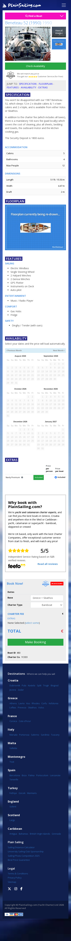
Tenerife (13, 779)
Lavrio (21, 703)
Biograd (54, 685)
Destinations (16, 674)
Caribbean (15, 828)
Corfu (44, 703)
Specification (28, 83)
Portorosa (24, 734)
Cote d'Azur (25, 721)
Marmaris (32, 793)
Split (39, 685)
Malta (12, 743)
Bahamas (23, 833)
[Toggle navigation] (63, 5)
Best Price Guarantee (19, 859)
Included (39, 477)
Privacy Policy (15, 877)
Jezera (12, 689)
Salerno (35, 734)
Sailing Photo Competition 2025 (23, 855)
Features (13, 87)
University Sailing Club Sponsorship (26, 851)
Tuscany (55, 734)
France (12, 716)
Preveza (22, 707)
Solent (12, 806)
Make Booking (35, 642)
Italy (11, 729)
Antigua (13, 833)
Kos (28, 703)
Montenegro (16, 756)
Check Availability (35, 66)
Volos (41, 707)
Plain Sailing (15, 842)
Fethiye (13, 793)
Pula (24, 685)
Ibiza (24, 775)
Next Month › (59, 350)
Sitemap (12, 881)
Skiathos (32, 707)
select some (32, 622)
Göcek (22, 793)
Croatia (13, 680)
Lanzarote (55, 775)
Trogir (46, 685)
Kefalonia (53, 703)
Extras (43, 87)
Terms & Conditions (18, 873)
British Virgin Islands (40, 833)
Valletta (13, 748)
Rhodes (36, 703)
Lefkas (12, 707)
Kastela (31, 685)
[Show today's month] (34, 350)
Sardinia (45, 734)
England (13, 801)
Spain (11, 770)
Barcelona (14, 775)
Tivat (11, 761)
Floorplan (46, 83)
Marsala (13, 734)
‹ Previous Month (14, 350)
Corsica (13, 721)
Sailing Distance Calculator (21, 847)
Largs (12, 820)
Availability (28, 87)
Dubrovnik (14, 685)
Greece (13, 698)
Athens (13, 703)
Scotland (14, 815)
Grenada (56, 833)
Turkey (13, 788)
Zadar (21, 689)
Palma (31, 775)
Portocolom (42, 775)
